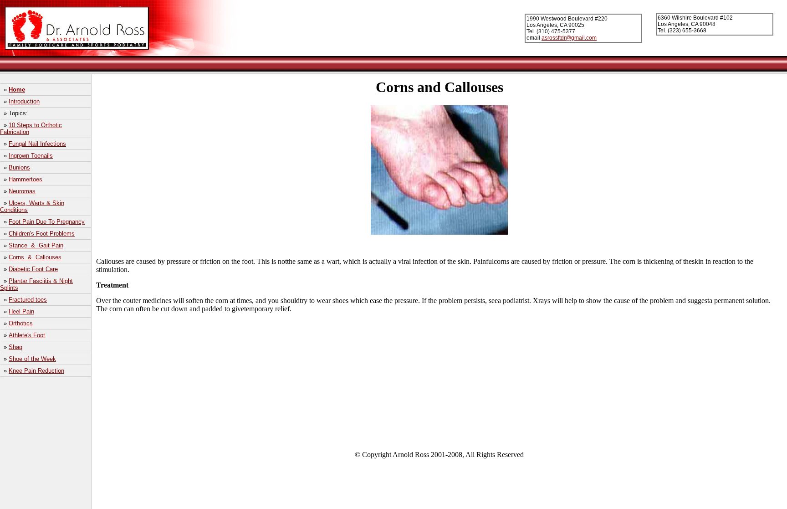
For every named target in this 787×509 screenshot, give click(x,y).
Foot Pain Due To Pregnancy (47, 221)
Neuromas (22, 191)
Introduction (24, 101)
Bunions (19, 167)
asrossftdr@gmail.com (569, 38)
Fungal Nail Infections (37, 143)
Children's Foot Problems (42, 233)
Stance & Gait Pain (36, 245)
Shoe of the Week (32, 358)
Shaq (15, 347)
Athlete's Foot (27, 335)
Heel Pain (21, 311)
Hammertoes (25, 179)
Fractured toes (28, 299)
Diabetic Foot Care (33, 269)
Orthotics (21, 323)
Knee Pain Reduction (36, 370)
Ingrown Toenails (31, 155)
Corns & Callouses (35, 257)
